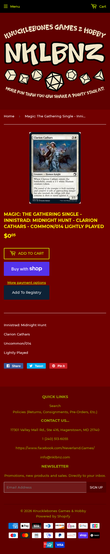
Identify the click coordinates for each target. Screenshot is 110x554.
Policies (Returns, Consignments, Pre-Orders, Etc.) (55, 412)
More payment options (26, 282)
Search (55, 406)
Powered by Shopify (53, 516)
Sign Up (96, 487)
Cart (102, 6)
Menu (15, 6)
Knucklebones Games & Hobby (59, 511)
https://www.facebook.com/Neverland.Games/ (55, 448)
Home (9, 116)
